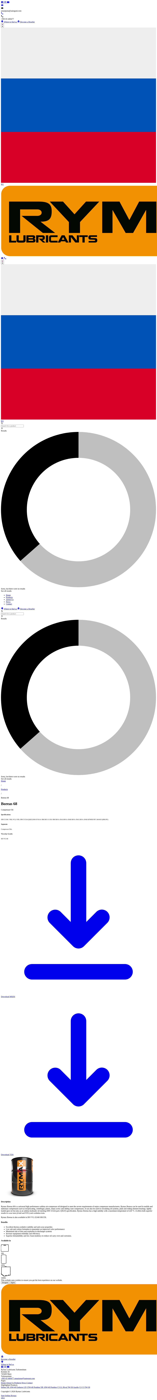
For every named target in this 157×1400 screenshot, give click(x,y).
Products (4, 789)
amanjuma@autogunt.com (24, 1378)
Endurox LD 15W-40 (25, 1387)
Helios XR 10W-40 (9, 1387)
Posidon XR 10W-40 (42, 1387)
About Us (10, 1383)
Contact (29, 1383)
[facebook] (2, 3)
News (23, 1383)
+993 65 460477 (7, 1378)
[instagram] (5, 3)
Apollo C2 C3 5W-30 (81, 1387)
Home (3, 781)
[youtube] (8, 3)
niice (3, 1398)
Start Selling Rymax (8, 1396)
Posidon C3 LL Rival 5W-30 (62, 1387)
